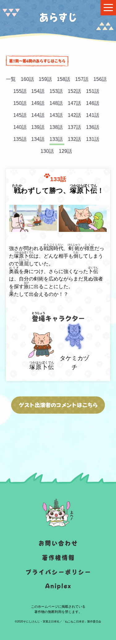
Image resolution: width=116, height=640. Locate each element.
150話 (20, 103)
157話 (81, 79)
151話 (92, 91)
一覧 (11, 79)
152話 (74, 91)
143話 (56, 115)
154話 (38, 91)
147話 (74, 103)
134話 (38, 139)
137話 (74, 127)
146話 (92, 103)
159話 (45, 79)
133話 (56, 139)
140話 (20, 127)
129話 (65, 151)
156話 (100, 79)
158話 (63, 79)
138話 (56, 127)
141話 (92, 115)
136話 (92, 127)
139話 (38, 127)
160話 (27, 79)
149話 (38, 103)
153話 (56, 91)
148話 (56, 103)
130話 (47, 151)
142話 (74, 115)
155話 (20, 91)
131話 (92, 139)
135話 (20, 139)
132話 (74, 139)
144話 (38, 115)
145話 (20, 115)
